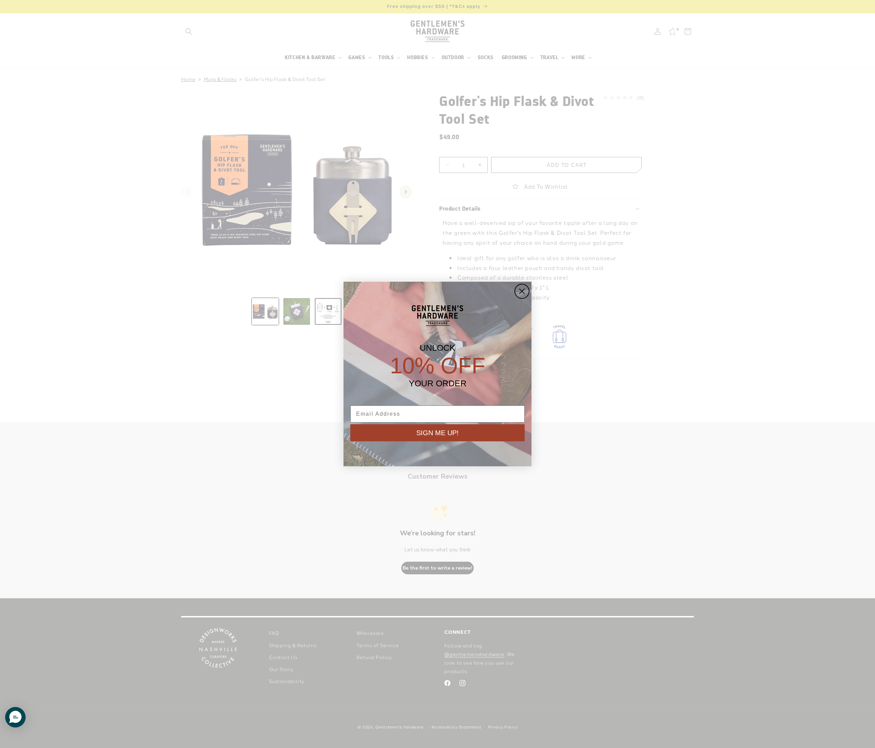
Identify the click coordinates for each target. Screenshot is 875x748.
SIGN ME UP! (437, 433)
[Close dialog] (522, 291)
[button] (15, 717)
